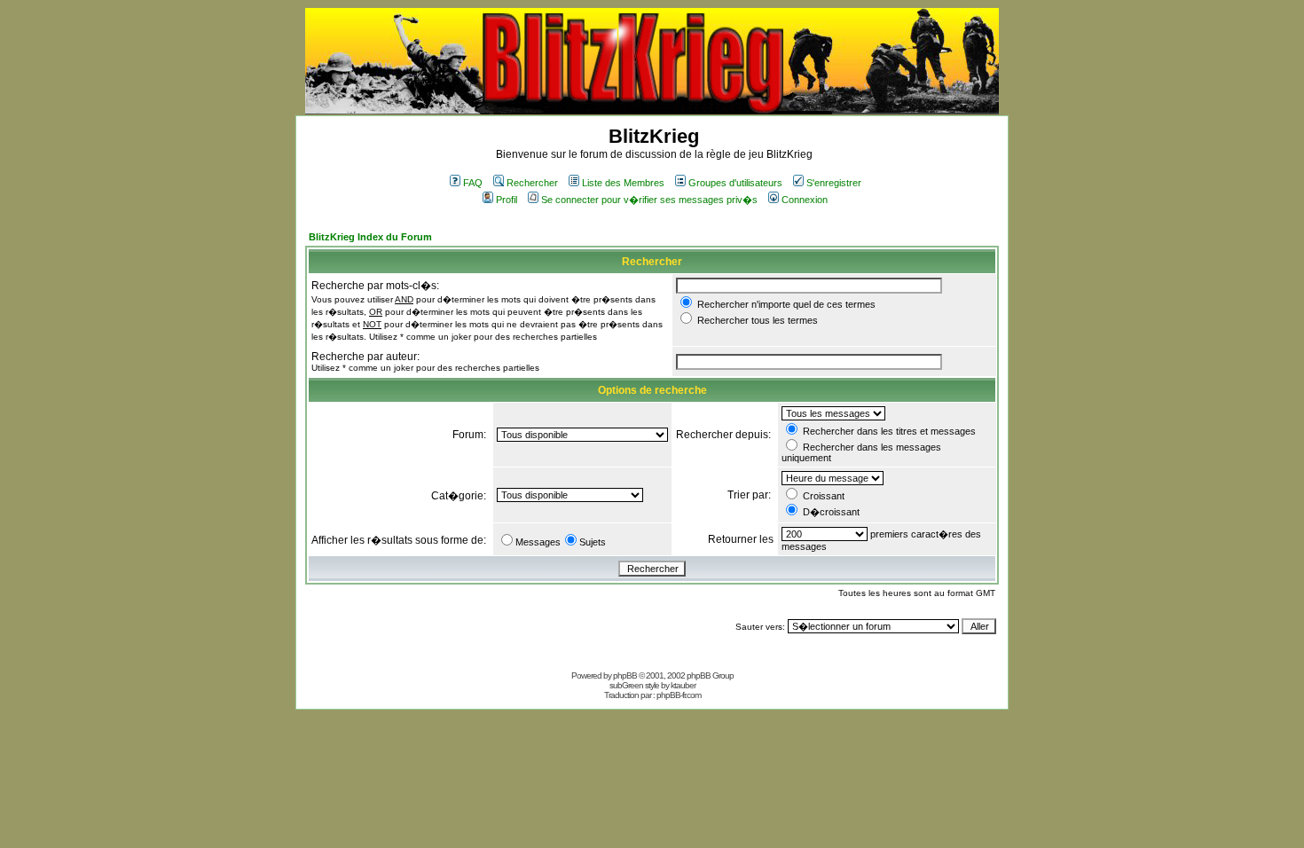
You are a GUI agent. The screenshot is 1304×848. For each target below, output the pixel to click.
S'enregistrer (833, 182)
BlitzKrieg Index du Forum (370, 237)
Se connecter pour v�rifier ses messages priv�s (649, 199)
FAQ (473, 182)
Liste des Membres (623, 182)
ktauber (683, 685)
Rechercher (532, 182)
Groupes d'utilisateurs (735, 182)
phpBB (625, 675)
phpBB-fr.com (678, 695)
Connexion (805, 199)
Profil (506, 199)
